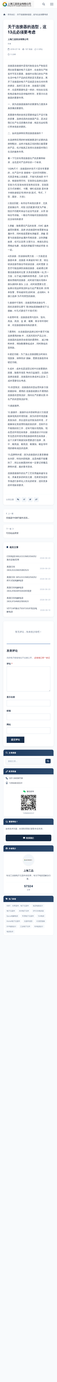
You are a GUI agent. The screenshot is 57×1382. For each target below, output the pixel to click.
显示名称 (11, 697)
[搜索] (43, 4)
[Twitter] (30, 499)
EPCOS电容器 (38, 911)
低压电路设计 (38, 906)
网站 (9, 724)
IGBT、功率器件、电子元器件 (18, 906)
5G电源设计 (38, 926)
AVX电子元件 (24, 911)
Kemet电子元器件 (13, 921)
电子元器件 (11, 911)
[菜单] (52, 4)
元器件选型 (28, 921)
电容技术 (10, 931)
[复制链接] (36, 499)
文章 (28, 890)
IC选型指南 (41, 921)
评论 (9, 663)
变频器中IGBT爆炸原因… (17, 517)
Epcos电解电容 (12, 916)
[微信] (17, 499)
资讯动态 (11, 14)
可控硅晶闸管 (12, 533)
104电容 (41, 916)
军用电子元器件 (28, 916)
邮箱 (9, 710)
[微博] (24, 499)
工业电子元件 (25, 926)
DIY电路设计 (11, 926)
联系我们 (30, 838)
